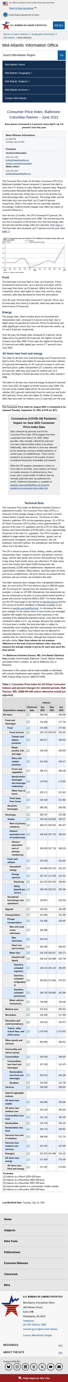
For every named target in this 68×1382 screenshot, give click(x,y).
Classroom (11, 1274)
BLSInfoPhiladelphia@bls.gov (17, 160)
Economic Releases (16, 1263)
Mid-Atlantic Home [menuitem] (15, 64)
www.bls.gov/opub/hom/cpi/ (26, 608)
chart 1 (58, 225)
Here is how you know (21, 8)
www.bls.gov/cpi (50, 602)
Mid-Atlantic (9, 37)
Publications (12, 1252)
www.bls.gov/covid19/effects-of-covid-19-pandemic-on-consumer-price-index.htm (29, 487)
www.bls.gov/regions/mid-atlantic (19, 163)
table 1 (5, 231)
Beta (7, 1285)
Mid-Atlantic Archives (16, 89)
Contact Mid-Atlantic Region (37, 1335)
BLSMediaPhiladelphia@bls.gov (18, 174)
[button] (60, 1346)
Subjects (9, 1230)
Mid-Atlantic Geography (17, 73)
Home (8, 1219)
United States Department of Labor (23, 15)
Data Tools (11, 1241)
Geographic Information (43, 34)
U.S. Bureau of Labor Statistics (28, 25)
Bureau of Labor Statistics (16, 34)
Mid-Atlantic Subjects (16, 81)
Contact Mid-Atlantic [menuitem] (16, 98)
